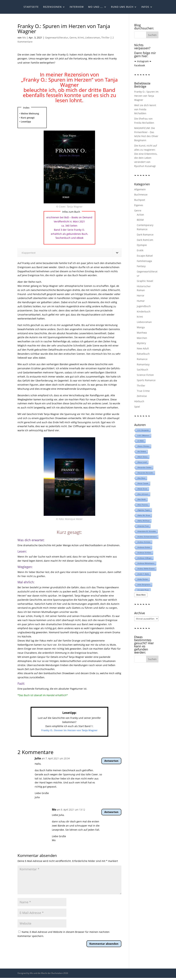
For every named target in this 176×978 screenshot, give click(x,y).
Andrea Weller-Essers (146, 569)
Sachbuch (142, 369)
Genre (72, 37)
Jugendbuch (144, 306)
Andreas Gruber (144, 547)
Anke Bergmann (144, 585)
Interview (77, 7)
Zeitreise (142, 396)
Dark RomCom (145, 239)
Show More (141, 595)
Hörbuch (139, 401)
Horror (140, 295)
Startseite (31, 7)
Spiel (137, 406)
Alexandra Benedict (145, 473)
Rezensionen (52, 7)
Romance (142, 359)
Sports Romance (146, 380)
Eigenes (138, 205)
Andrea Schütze (144, 542)
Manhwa (142, 332)
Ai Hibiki (141, 441)
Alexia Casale (143, 483)
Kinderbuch (143, 311)
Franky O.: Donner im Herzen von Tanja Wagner (69, 730)
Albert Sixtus (142, 457)
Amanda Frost (143, 526)
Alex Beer (141, 478)
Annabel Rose (143, 590)
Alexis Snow (142, 489)
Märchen (142, 338)
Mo (24, 37)
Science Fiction (145, 374)
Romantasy (143, 364)
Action (140, 214)
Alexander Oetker (144, 467)
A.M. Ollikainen (143, 435)
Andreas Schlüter (144, 553)
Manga (141, 327)
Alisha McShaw (144, 521)
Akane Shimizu (143, 446)
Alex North (142, 499)
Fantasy (141, 266)
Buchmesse (140, 194)
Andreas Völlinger (145, 558)
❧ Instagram (141, 61)
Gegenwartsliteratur (56, 37)
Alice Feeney (143, 505)
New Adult (143, 348)
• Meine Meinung (29, 113)
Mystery (141, 343)
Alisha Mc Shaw (144, 515)
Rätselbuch (143, 353)
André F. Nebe (143, 574)
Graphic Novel (145, 281)
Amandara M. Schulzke (147, 531)
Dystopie (142, 245)
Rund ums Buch (122, 7)
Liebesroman (92, 37)
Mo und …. (95, 7)
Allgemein (140, 189)
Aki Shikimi (142, 451)
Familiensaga (144, 261)
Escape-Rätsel (145, 255)
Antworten (111, 760)
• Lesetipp (25, 121)
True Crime (143, 390)
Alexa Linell (142, 462)
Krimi (81, 37)
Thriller (105, 37)
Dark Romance (145, 234)
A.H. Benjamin (143, 430)
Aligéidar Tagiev (144, 510)
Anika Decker (143, 579)
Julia (38, 758)
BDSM (140, 219)
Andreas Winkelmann (146, 563)
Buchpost (139, 199)
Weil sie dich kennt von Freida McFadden (145, 109)
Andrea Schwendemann (147, 537)
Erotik (140, 250)
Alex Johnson (143, 494)
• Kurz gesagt (27, 117)
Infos (145, 7)
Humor (141, 300)
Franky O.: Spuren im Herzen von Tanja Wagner (146, 96)
